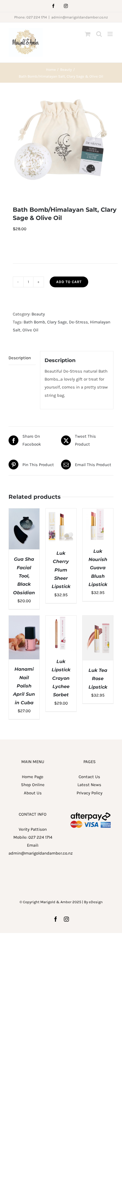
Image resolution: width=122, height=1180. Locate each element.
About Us (33, 792)
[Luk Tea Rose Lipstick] (98, 619)
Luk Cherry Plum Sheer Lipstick (61, 569)
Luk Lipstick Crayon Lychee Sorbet (61, 678)
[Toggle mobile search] (99, 34)
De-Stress (78, 322)
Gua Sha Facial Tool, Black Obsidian (24, 575)
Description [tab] (20, 357)
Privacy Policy (89, 792)
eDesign (96, 902)
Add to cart (69, 282)
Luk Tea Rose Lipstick (98, 679)
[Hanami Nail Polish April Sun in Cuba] (24, 619)
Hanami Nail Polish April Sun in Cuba (24, 685)
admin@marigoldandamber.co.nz (79, 17)
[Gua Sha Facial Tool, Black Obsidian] (24, 512)
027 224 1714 (40, 837)
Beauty (38, 314)
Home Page (32, 776)
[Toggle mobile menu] (110, 34)
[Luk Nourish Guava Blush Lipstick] (98, 512)
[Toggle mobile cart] (88, 34)
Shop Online (33, 784)
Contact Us (89, 776)
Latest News (89, 784)
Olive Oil (30, 330)
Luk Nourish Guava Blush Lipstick (98, 568)
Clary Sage (57, 322)
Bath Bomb (34, 322)
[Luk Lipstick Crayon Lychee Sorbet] (61, 619)
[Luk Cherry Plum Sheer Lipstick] (61, 512)
